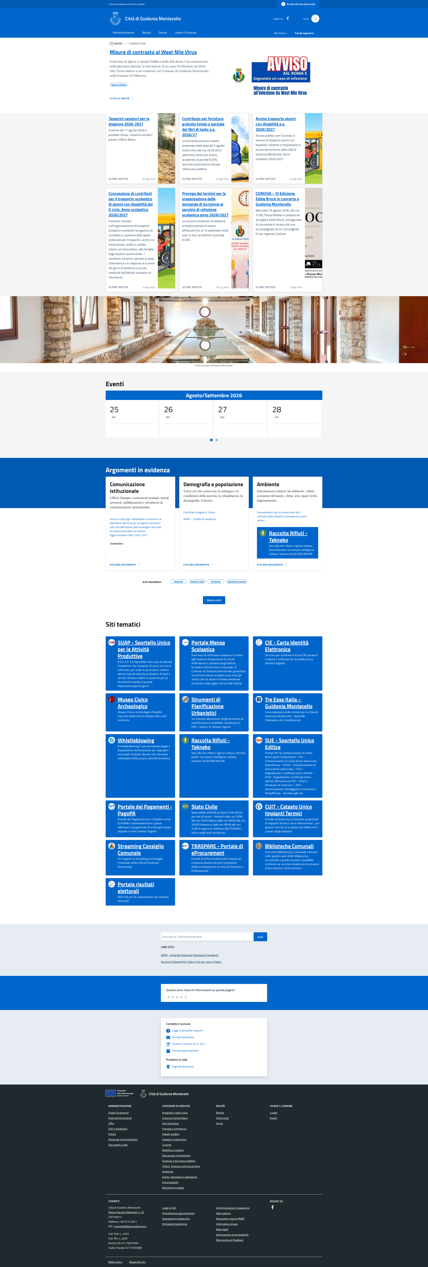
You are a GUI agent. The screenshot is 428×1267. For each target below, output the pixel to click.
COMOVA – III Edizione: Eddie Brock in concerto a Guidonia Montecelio (277, 198)
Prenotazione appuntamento (178, 1213)
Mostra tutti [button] (214, 600)
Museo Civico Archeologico (145, 702)
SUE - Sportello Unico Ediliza (292, 743)
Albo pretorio (223, 1213)
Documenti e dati (118, 1145)
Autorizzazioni (170, 1182)
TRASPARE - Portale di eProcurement (218, 849)
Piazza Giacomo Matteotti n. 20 (126, 1212)
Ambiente (167, 1172)
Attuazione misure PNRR (230, 1219)
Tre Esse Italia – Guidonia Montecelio (292, 702)
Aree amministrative (120, 1118)
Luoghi (274, 1113)
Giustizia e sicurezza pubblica (178, 1161)
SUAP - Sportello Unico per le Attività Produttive (145, 649)
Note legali (222, 1229)
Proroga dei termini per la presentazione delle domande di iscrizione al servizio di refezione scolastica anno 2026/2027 (205, 204)
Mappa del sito (137, 1262)
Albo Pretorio (280, 33)
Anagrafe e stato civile (175, 1113)
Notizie (220, 1113)
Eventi (273, 1118)
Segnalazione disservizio (176, 1219)
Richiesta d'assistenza (174, 1224)
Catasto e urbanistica (174, 1139)
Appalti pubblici (171, 1134)
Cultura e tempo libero (175, 1118)
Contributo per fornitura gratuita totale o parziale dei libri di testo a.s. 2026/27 (203, 127)
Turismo (166, 1145)
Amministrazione (123, 32)
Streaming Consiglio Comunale (145, 849)
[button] (315, 19)
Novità (146, 32)
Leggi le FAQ (169, 1208)
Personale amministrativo (123, 1139)
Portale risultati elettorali (145, 887)
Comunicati (222, 1118)
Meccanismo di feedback (229, 1240)
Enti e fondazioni (117, 1129)
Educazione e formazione (176, 1155)
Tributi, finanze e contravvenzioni (181, 1166)
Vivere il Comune (185, 32)
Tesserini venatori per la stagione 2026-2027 (129, 121)
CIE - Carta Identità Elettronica (292, 645)
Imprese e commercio (174, 1129)
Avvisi (219, 1123)
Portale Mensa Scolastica (218, 645)
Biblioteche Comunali (289, 846)
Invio (260, 937)
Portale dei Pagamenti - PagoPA (145, 809)
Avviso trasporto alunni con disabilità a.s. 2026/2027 (276, 124)
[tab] (211, 440)
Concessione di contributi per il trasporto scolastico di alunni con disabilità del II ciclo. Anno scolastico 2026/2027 (131, 204)
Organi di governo (118, 1113)
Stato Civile (204, 806)
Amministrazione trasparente (232, 1208)
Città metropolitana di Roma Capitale (127, 4)
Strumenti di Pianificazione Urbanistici (218, 706)
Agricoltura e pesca (173, 1188)
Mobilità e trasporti (173, 1150)
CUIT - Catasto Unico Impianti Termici (292, 809)
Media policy (115, 1262)
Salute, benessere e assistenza (179, 1177)
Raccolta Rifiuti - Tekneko (292, 536)
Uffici (111, 1123)
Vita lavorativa (170, 1123)
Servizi (163, 32)
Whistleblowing (136, 740)
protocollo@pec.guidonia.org (130, 1226)
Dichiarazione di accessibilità (232, 1235)
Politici (112, 1134)
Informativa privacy (227, 1224)
